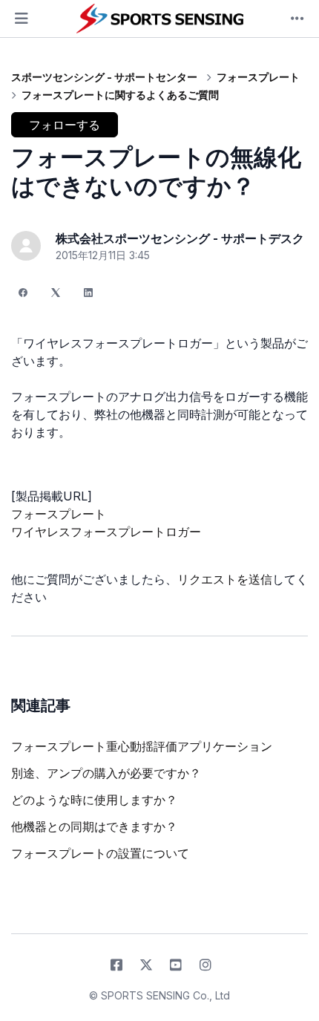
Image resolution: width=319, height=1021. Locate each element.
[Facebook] (23, 292)
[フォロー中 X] (146, 965)
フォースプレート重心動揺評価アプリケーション (141, 746)
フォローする (64, 124)
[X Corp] (56, 292)
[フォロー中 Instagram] (205, 965)
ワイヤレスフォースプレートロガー (106, 531)
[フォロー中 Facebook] (116, 965)
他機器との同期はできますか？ (94, 826)
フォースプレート (258, 77)
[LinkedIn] (88, 292)
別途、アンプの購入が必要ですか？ (106, 773)
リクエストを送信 (224, 579)
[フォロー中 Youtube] (175, 965)
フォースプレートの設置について (100, 853)
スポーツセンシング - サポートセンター (104, 77)
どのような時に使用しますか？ (94, 799)
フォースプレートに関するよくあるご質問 (120, 94)
